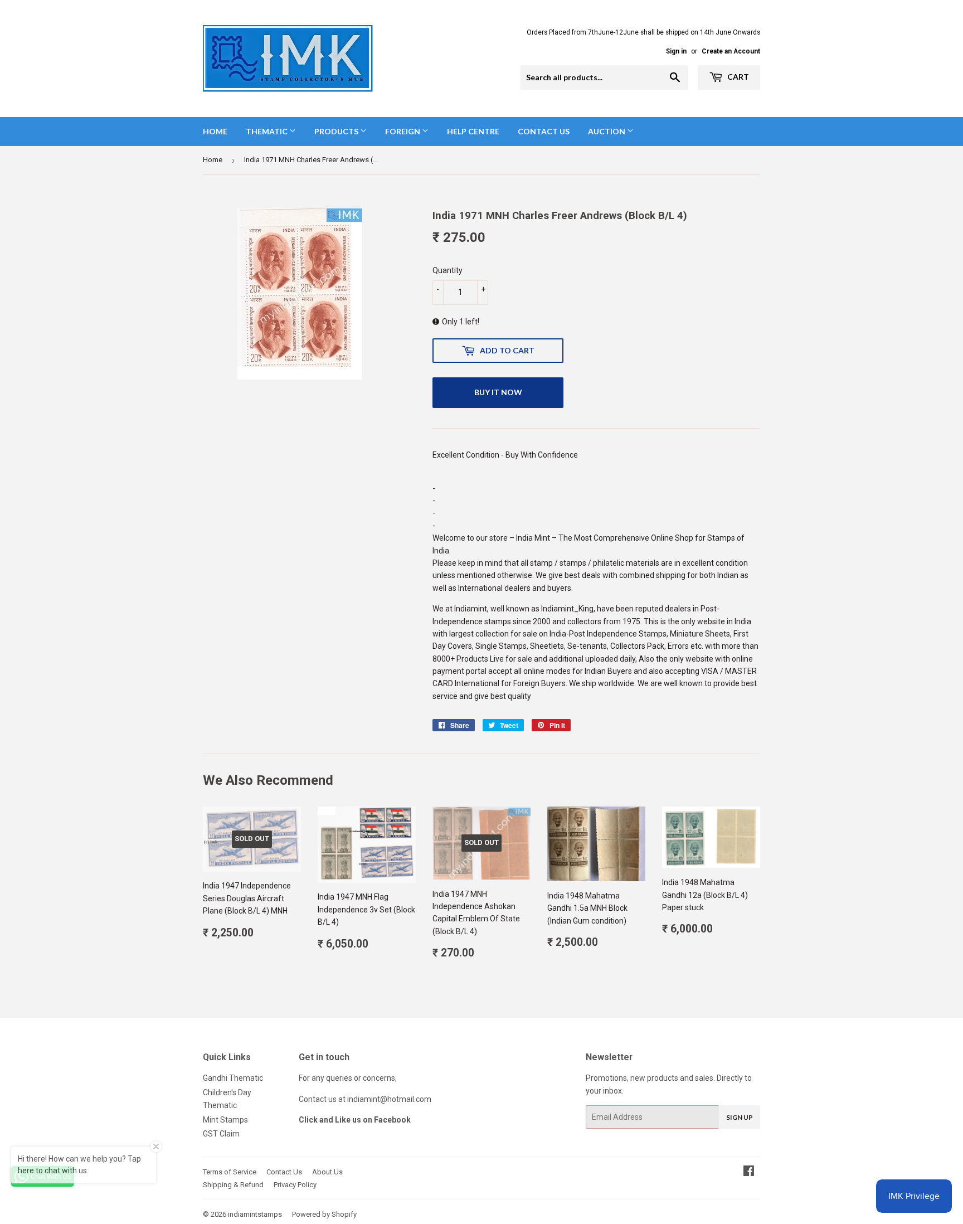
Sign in (676, 51)
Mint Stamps (225, 1119)
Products (337, 131)
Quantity (447, 270)
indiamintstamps (255, 1214)
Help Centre (473, 131)
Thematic (267, 131)
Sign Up (739, 1117)
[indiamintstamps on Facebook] (749, 1172)
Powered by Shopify (324, 1214)
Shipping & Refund (233, 1185)
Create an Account (731, 51)
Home (215, 131)
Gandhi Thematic (233, 1078)
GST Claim (221, 1133)
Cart (737, 76)
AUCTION (607, 131)
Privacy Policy (295, 1185)
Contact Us (544, 131)
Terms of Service (229, 1172)
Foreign (403, 131)
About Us (327, 1172)
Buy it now (498, 392)
